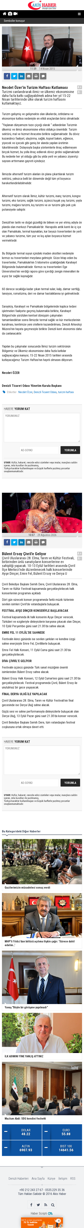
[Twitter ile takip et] (38, 1205)
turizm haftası (66, 392)
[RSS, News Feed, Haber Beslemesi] (45, 1205)
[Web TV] (15, 14)
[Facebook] (7, 76)
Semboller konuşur (14, 21)
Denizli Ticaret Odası (45, 392)
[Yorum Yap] (43, 76)
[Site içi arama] (52, 1205)
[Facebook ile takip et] (31, 1205)
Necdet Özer (25, 392)
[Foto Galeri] (10, 14)
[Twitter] (14, 76)
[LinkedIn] (21, 76)
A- (79, 92)
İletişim (62, 1178)
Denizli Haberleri (19, 1178)
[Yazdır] (36, 76)
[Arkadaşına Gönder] (29, 76)
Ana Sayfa (38, 1178)
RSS (72, 1178)
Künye (51, 1178)
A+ (80, 87)
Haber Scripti (39, 1213)
